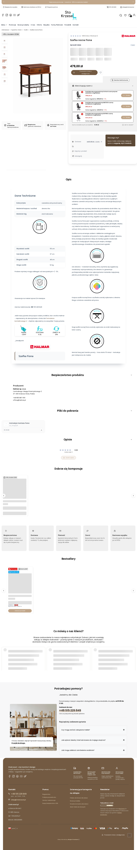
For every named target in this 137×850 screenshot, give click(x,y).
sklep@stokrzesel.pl (128, 7)
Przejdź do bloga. (19, 743)
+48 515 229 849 (70, 710)
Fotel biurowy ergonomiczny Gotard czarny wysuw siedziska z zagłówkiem (101, 92)
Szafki (26, 30)
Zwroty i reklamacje (48, 800)
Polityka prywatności (49, 797)
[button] (100, 72)
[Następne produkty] (133, 496)
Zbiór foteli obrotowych (77, 807)
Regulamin (122, 808)
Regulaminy (46, 794)
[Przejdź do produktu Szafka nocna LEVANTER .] (14, 498)
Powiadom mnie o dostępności (86, 72)
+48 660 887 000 (19, 398)
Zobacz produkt (20, 611)
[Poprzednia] (4, 2)
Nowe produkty (75, 801)
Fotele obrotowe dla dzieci (79, 798)
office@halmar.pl (19, 400)
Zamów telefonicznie (121, 80)
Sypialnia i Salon (16, 30)
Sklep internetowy (68, 839)
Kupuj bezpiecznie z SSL (50, 803)
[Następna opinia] (133, 655)
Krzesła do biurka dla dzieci (79, 804)
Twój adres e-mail (106, 803)
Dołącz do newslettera (110, 805)
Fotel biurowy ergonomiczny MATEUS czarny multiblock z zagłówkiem (99, 103)
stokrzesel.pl (5, 30)
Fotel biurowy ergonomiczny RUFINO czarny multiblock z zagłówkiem (99, 114)
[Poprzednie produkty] (4, 496)
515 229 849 (112, 7)
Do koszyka (14, 513)
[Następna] (133, 2)
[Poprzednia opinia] (4, 655)
